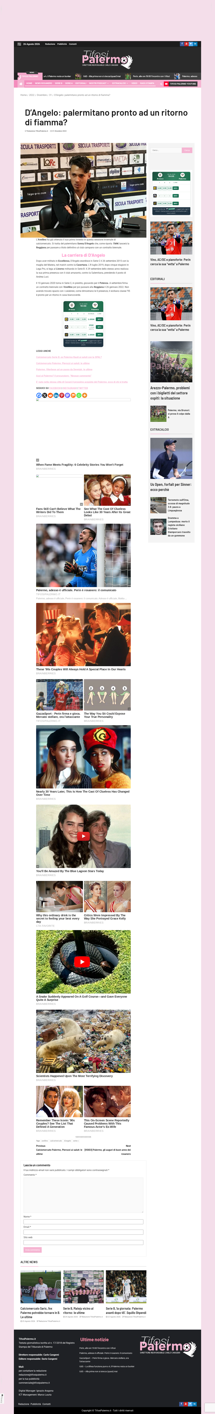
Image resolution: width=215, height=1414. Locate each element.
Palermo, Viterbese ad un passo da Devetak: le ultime (64, 369)
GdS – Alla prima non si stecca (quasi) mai (98, 1371)
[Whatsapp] (78, 395)
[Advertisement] (107, 20)
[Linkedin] (56, 395)
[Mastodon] (67, 395)
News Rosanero (43, 83)
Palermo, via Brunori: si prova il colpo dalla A (179, 413)
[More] (84, 395)
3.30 (72, 319)
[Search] (161, 84)
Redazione (50, 44)
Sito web (28, 1237)
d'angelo (67, 1141)
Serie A (69, 83)
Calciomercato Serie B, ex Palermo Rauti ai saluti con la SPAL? (69, 357)
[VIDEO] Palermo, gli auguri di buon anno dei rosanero (108, 1150)
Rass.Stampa (147, 83)
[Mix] (73, 395)
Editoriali (80, 83)
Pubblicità (62, 44)
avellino (45, 1141)
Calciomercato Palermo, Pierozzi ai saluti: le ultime (63, 363)
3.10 (77, 319)
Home (29, 83)
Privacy (1, 1399)
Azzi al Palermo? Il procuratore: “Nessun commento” (64, 375)
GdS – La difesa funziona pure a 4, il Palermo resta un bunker (106, 1366)
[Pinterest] (61, 395)
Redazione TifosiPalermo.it (37, 131)
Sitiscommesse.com (170, 209)
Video (134, 83)
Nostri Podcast (97, 83)
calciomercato (56, 1141)
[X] (44, 395)
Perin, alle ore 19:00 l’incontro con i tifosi (94, 76)
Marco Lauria (44, 1394)
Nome (27, 1216)
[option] (171, 246)
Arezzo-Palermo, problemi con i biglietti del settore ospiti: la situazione (170, 392)
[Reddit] (50, 395)
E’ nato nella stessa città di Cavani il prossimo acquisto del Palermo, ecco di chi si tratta (82, 382)
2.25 (84, 319)
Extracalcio (119, 83)
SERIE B (58, 83)
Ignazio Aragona (44, 1390)
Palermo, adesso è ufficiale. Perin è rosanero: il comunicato (153, 76)
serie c (76, 1141)
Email (27, 1227)
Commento (30, 1174)
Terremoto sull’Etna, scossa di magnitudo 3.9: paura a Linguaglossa (179, 505)
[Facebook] (39, 395)
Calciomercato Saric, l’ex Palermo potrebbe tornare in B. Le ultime (40, 1312)
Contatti (73, 44)
